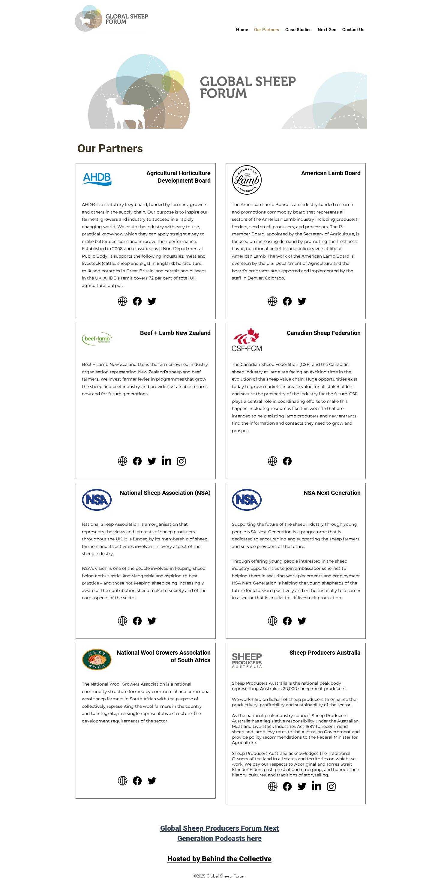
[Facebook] (137, 301)
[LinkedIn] (166, 461)
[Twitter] (152, 301)
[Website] (122, 301)
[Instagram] (181, 461)
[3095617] (122, 781)
